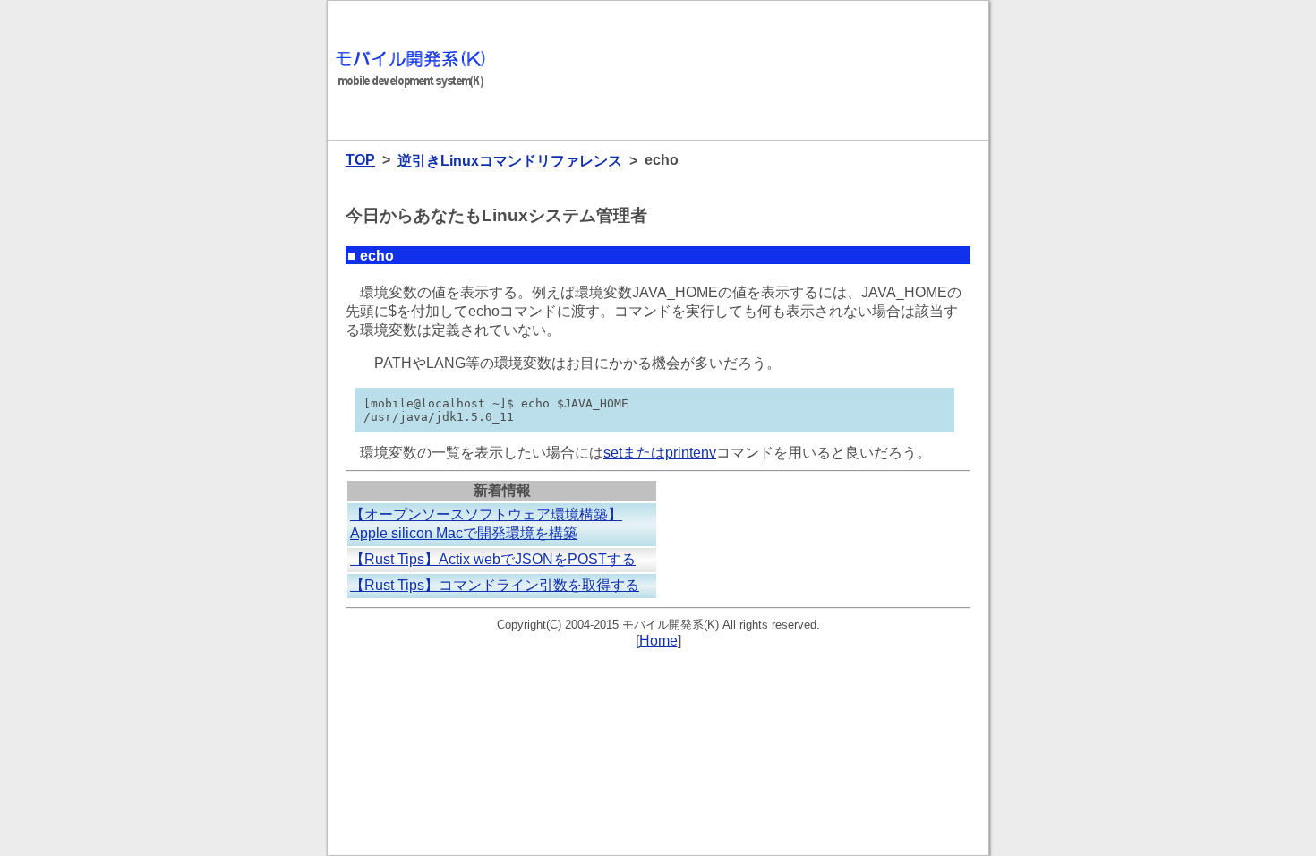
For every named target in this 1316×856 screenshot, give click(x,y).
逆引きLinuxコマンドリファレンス (509, 160)
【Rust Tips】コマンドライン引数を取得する (494, 585)
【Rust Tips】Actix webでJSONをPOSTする (493, 559)
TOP (360, 159)
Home (658, 640)
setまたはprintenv (659, 452)
